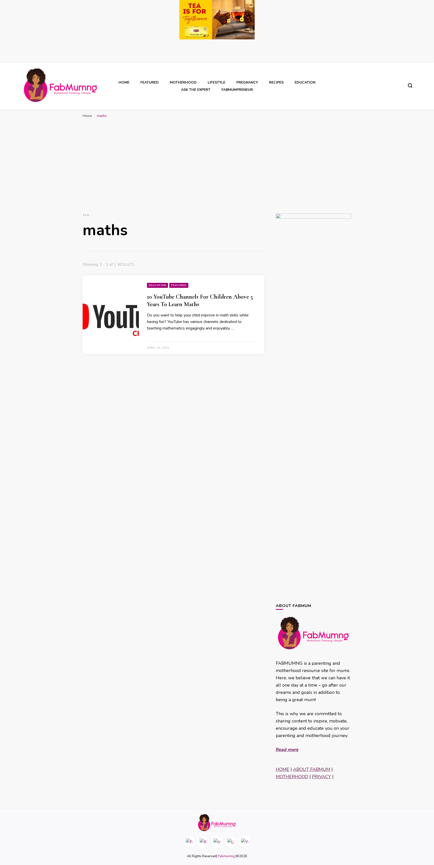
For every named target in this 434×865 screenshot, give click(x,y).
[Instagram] (217, 842)
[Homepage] (217, 822)
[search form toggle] (410, 85)
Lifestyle (216, 82)
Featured (149, 82)
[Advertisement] (217, 158)
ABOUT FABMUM (311, 769)
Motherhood (183, 82)
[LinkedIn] (231, 842)
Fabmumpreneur (237, 89)
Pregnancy (247, 82)
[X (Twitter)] (203, 842)
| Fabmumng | (226, 856)
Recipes (276, 82)
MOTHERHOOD (292, 777)
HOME (282, 769)
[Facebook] (189, 842)
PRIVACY (321, 777)
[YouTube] (245, 842)
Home (124, 82)
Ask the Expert (195, 89)
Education (305, 82)
